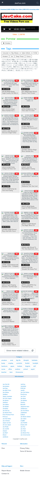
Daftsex (23, 414)
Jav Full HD (6, 384)
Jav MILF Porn (7, 390)
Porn (3, 448)
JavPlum (5, 402)
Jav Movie (6, 400)
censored (5, 53)
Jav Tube (23, 431)
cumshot (19, 363)
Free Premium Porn (8, 414)
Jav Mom (23, 398)
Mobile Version (25, 470)
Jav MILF (5, 433)
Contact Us (5, 473)
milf (34, 366)
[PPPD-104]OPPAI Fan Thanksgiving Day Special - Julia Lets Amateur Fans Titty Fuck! (30, 287)
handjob (35, 363)
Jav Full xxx (6, 410)
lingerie (27, 366)
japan (12, 366)
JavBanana (24, 408)
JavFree (23, 384)
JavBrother (24, 412)
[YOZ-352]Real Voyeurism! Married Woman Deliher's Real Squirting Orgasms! (9, 322)
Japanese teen (25, 406)
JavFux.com (20, 3)
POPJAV (23, 388)
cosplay (10, 363)
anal (11, 360)
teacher (4, 372)
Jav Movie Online (26, 416)
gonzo (29, 56)
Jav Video (23, 418)
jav (12, 56)
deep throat (20, 56)
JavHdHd (23, 386)
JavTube (5, 388)
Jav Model (6, 406)
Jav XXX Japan (7, 398)
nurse (3, 369)
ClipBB (23, 420)
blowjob (26, 360)
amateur (7, 43)
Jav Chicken (6, 420)
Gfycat (4, 435)
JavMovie (5, 437)
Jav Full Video (7, 418)
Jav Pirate (5, 427)
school (25, 369)
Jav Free (23, 396)
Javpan (5, 431)
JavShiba (5, 408)
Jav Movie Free (25, 433)
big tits (18, 360)
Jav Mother (24, 400)
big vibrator (15, 53)
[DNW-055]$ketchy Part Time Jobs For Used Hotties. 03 (29, 110)
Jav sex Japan (7, 425)
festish (27, 363)
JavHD (23, 390)
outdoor (17, 369)
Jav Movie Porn (7, 412)
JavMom (5, 394)
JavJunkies (6, 386)
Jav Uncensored (25, 435)
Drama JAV (24, 425)
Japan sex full (7, 423)
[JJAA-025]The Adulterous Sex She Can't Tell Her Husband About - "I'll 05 (30, 187)
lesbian (19, 366)
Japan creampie (7, 396)
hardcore (4, 366)
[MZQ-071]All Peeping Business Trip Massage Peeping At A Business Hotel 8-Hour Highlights (9, 287)
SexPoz (23, 402)
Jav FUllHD (24, 423)
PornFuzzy (24, 394)
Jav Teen (23, 429)
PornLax (5, 416)
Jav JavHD (6, 429)
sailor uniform (26, 53)
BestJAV (23, 404)
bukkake (34, 360)
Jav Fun (23, 427)
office (10, 369)
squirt (33, 369)
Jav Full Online (25, 392)
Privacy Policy (24, 448)
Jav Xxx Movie (25, 410)
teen (11, 372)
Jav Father (6, 404)
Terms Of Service (26, 451)
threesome (19, 372)
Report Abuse (6, 470)
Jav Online (6, 392)
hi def (35, 53)
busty (3, 363)
